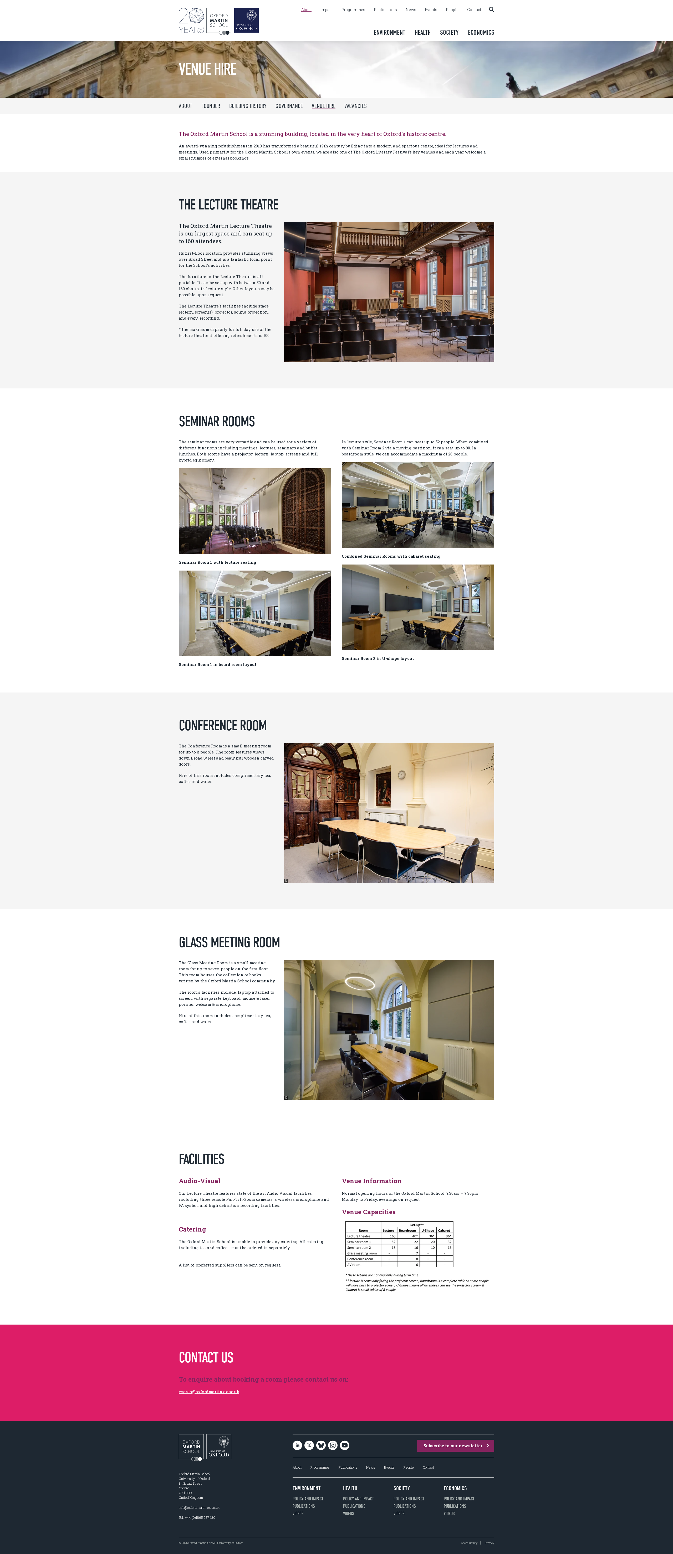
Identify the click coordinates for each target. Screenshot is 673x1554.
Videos (298, 1513)
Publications (385, 10)
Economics (481, 32)
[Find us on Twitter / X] (309, 1445)
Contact (474, 10)
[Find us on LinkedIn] (297, 1445)
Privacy (489, 1543)
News (411, 10)
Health (423, 32)
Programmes (353, 10)
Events (431, 10)
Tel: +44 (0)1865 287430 (197, 1517)
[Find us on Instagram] (333, 1445)
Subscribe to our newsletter (453, 1445)
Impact (326, 10)
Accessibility (469, 1543)
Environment (389, 32)
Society (449, 32)
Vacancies (355, 106)
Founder (210, 106)
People (452, 10)
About (306, 10)
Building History (248, 106)
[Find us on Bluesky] (321, 1445)
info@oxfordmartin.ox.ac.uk (199, 1507)
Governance (289, 106)
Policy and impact (308, 1498)
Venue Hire (323, 106)
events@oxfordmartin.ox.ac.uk (209, 1391)
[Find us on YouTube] (344, 1445)
